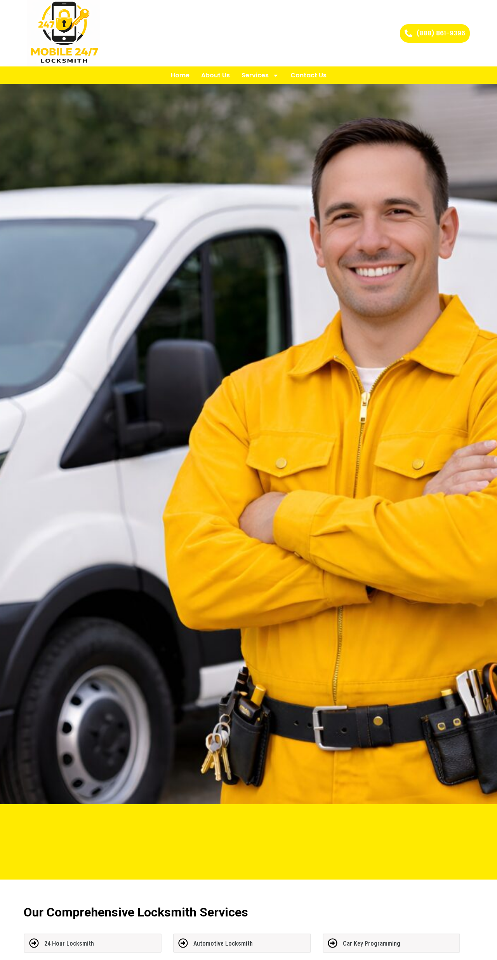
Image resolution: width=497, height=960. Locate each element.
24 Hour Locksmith (69, 943)
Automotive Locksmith (223, 943)
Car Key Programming (371, 943)
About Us (215, 75)
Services (255, 75)
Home (180, 75)
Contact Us (308, 75)
